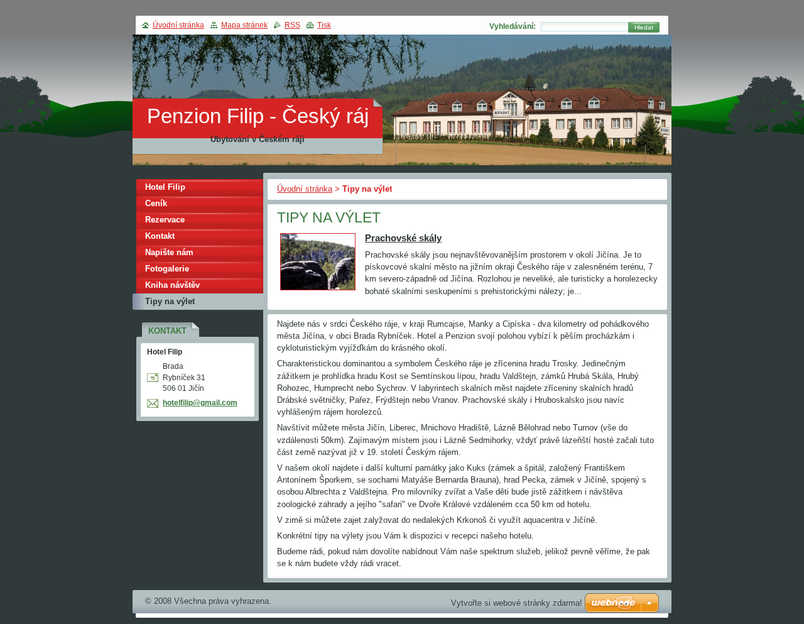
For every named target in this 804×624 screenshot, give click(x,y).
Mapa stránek (244, 25)
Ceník (156, 203)
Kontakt (160, 236)
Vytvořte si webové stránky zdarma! (516, 603)
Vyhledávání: (512, 26)
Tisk (324, 25)
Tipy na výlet (170, 301)
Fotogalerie (167, 268)
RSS (292, 25)
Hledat (643, 27)
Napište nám (169, 252)
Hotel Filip (165, 187)
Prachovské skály (403, 238)
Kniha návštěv (172, 285)
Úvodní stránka (304, 189)
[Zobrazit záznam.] (318, 290)
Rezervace (165, 219)
